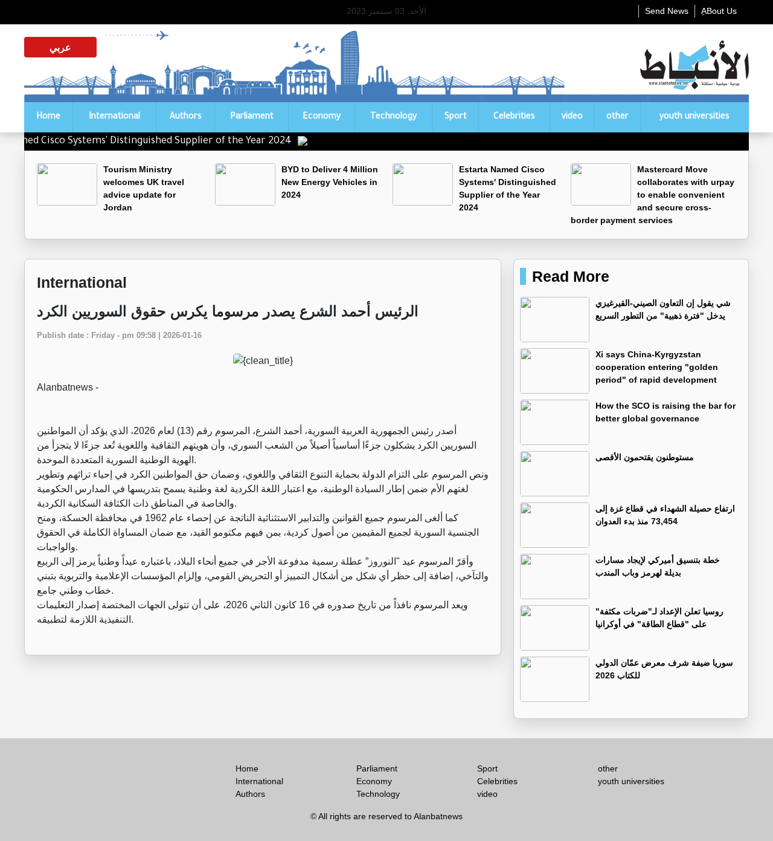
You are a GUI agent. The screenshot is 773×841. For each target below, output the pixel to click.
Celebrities (514, 117)
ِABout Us (719, 11)
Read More (570, 276)
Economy (322, 117)
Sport (455, 117)
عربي (60, 47)
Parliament (252, 117)
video (572, 117)
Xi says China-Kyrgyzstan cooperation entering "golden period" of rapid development (656, 367)
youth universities (694, 117)
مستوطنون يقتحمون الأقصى (644, 457)
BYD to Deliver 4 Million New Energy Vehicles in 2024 (329, 182)
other (617, 117)
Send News (666, 11)
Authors (186, 117)
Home (48, 117)
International (114, 117)
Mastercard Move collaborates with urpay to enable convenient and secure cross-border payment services (652, 194)
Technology (393, 117)
